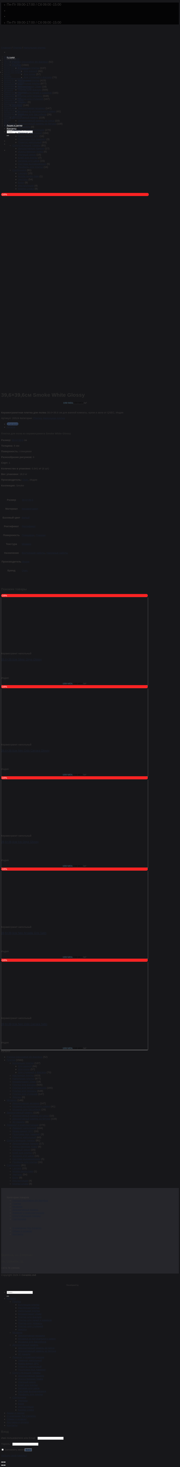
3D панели (8, 90)
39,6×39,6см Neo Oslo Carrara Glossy (25, 750)
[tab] (78, 424)
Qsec (25, 479)
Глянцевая (28, 535)
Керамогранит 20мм (29, 86)
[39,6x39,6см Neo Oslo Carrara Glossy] (18, 721)
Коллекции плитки (28, 68)
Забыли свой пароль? (14, 1455)
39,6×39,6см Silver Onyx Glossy (21, 659)
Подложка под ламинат (14, 100)
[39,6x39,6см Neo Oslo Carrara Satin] (18, 995)
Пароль (6, 1443)
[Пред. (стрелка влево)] (2, 1465)
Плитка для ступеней (30, 98)
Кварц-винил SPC (11, 96)
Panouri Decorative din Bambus (30, 61)
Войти (28, 1450)
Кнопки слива (26, 188)
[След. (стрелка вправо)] (4, 1465)
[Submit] (8, 135)
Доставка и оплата (18, 1422)
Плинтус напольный (12, 98)
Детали (11, 427)
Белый (26, 517)
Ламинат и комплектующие (28, 129)
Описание (12, 423)
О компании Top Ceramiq (26, 1228)
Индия (25, 561)
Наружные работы (57, 552)
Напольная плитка (34, 47)
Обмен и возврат (22, 1231)
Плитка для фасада (29, 89)
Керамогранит (30, 508)
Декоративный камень (13, 84)
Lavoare (22, 173)
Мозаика (7, 76)
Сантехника (9, 118)
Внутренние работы (33, 552)
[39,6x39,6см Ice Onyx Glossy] (18, 812)
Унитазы (7, 120)
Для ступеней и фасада (38, 77)
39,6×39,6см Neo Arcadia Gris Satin (23, 932)
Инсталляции (9, 124)
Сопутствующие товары (14, 102)
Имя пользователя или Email (19, 1437)
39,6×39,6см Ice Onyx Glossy (20, 841)
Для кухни (29, 74)
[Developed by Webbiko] (82, 1285)
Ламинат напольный (12, 94)
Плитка (17, 47)
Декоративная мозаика (13, 78)
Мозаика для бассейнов (14, 82)
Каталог (11, 1298)
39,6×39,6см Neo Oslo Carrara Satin (24, 1024)
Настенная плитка (28, 80)
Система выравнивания (14, 114)
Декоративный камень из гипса (17, 86)
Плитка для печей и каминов (35, 92)
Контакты (11, 128)
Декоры (7, 75)
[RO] (9, 141)
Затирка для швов (11, 112)
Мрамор (26, 544)
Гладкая (41, 535)
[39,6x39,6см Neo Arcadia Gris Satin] (18, 904)
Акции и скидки (14, 125)
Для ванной (30, 71)
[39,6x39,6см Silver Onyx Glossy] (18, 630)
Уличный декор (10, 108)
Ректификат (29, 526)
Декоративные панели (31, 148)
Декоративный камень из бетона (17, 88)
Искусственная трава (30, 151)
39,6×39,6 (17, 440)
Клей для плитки (11, 110)
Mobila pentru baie (28, 176)
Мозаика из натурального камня (17, 80)
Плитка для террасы (30, 95)
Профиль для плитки (13, 116)
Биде (6, 122)
